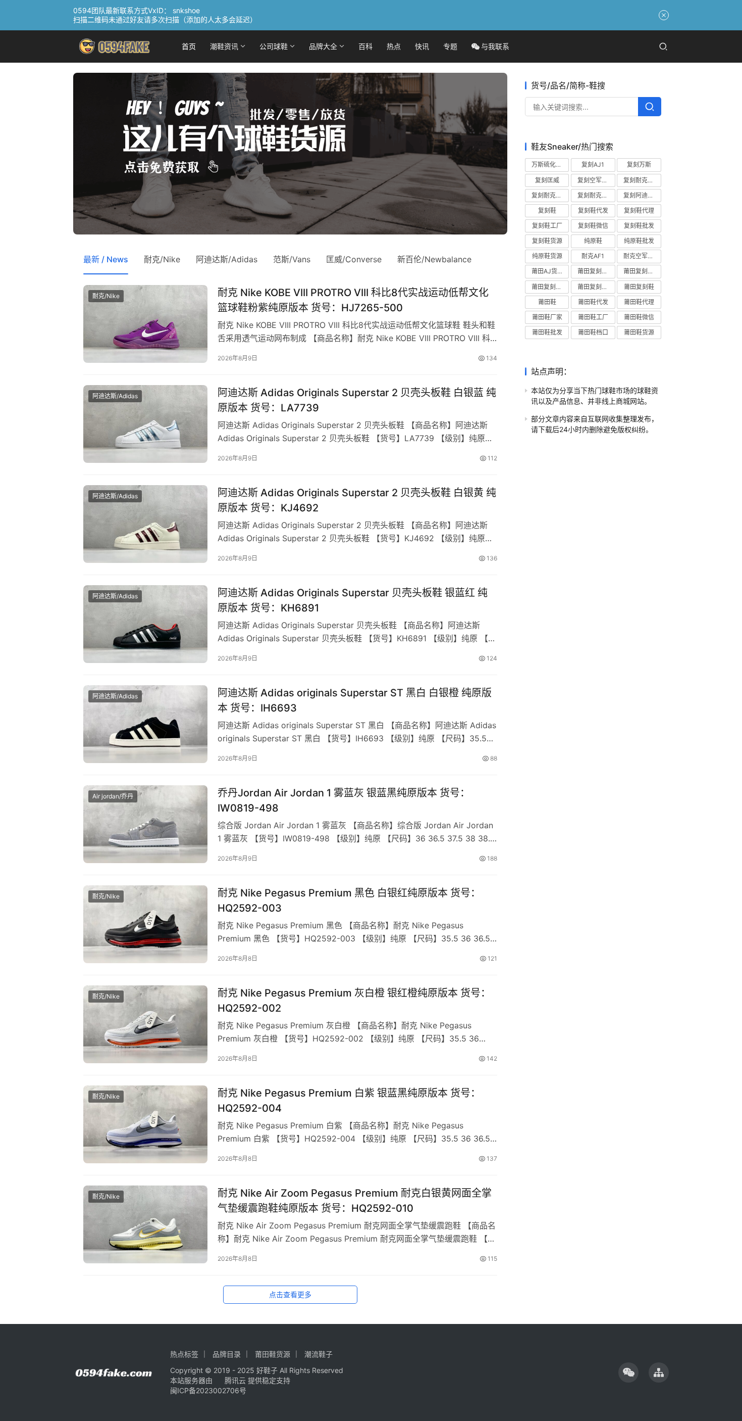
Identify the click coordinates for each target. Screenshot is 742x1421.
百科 (365, 46)
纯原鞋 (593, 241)
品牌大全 (323, 46)
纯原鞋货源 (547, 256)
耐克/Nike (162, 259)
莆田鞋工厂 (593, 317)
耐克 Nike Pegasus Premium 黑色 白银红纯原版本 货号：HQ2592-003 (349, 900)
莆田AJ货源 (547, 271)
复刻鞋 (547, 210)
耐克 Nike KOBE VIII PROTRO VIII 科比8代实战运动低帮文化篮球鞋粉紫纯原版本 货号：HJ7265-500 (353, 300)
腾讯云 (235, 1380)
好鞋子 (268, 1370)
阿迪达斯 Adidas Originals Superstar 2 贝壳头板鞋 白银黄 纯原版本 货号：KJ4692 (357, 500)
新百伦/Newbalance (434, 259)
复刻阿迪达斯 (641, 195)
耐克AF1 (592, 256)
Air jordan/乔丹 (112, 796)
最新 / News (105, 259)
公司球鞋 (273, 46)
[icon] (628, 1372)
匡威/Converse (354, 259)
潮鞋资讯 (224, 46)
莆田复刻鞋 (639, 286)
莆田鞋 (547, 301)
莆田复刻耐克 (641, 271)
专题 (450, 46)
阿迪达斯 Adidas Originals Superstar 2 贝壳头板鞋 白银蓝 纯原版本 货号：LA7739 (357, 400)
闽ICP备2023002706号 (208, 1390)
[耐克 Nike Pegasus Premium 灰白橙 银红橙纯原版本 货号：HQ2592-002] (145, 1024)
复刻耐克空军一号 (550, 195)
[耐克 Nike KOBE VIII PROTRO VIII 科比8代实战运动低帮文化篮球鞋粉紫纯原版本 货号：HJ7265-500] (145, 324)
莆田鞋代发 (593, 301)
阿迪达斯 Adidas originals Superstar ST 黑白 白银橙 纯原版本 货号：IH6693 (355, 700)
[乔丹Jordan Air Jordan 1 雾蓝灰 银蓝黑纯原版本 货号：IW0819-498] (145, 824)
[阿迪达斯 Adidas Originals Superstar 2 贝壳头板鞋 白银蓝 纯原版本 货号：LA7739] (145, 424)
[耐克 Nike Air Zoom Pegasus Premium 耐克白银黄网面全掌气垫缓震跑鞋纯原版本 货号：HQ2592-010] (145, 1224)
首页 (189, 46)
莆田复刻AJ (593, 271)
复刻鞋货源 (547, 241)
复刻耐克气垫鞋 (642, 179)
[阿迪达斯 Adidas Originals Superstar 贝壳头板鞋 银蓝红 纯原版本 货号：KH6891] (145, 624)
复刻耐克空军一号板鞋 (596, 195)
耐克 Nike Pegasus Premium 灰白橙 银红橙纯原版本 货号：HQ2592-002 (354, 1000)
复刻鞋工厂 (547, 225)
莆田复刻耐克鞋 (550, 286)
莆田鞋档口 (593, 332)
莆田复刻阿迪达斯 (596, 286)
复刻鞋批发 (639, 225)
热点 (394, 46)
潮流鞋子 (318, 1354)
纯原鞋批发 (639, 241)
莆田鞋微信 (639, 317)
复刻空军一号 (595, 179)
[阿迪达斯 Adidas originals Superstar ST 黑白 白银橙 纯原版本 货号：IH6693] (145, 724)
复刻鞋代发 (593, 210)
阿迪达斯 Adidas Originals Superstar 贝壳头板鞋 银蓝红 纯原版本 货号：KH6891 (353, 600)
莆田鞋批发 (547, 332)
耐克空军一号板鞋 (642, 256)
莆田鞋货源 (639, 332)
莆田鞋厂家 (547, 317)
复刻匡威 (547, 179)
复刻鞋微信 (593, 225)
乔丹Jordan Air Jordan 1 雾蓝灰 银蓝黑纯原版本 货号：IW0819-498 (344, 800)
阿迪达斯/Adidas (226, 259)
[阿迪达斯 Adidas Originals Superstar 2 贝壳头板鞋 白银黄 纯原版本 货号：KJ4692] (145, 524)
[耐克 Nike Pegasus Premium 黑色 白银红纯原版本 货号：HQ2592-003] (145, 924)
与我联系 (495, 46)
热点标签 (184, 1354)
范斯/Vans (291, 259)
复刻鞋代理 (639, 210)
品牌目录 (227, 1354)
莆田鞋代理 (639, 301)
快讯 (422, 46)
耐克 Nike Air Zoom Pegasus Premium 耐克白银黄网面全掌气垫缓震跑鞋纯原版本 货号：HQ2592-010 (355, 1200)
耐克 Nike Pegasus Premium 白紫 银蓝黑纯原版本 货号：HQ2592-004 (349, 1100)
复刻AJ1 (592, 164)
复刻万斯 (639, 164)
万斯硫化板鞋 (550, 164)
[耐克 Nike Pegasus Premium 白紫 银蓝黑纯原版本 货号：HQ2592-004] (145, 1124)
